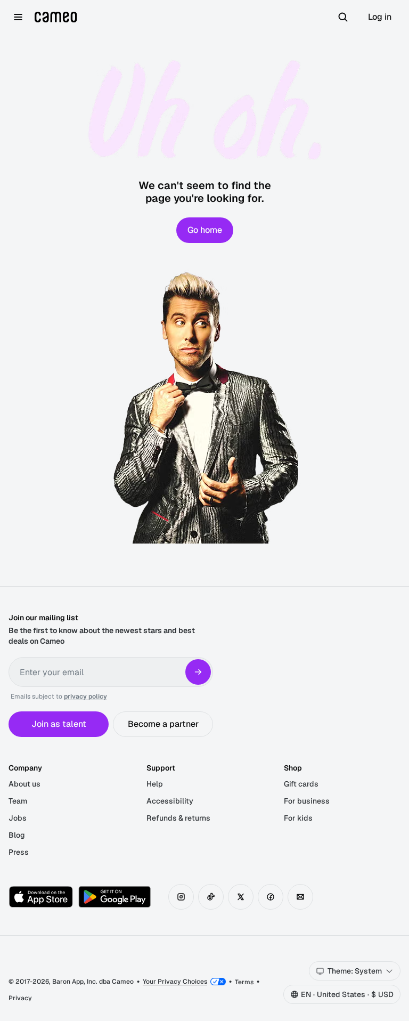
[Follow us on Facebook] (270, 897)
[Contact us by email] (300, 897)
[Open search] (343, 17)
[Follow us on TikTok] (211, 897)
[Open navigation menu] (18, 17)
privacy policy (85, 696)
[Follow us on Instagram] (181, 897)
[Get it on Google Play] (114, 896)
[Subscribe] (198, 672)
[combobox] (354, 971)
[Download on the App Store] (41, 896)
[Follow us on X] (240, 897)
